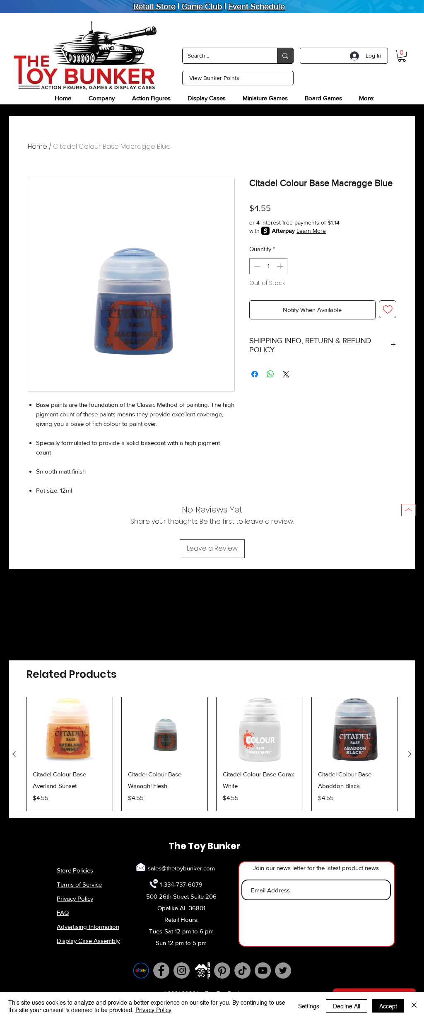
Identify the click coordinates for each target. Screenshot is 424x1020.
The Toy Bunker (205, 846)
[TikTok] (242, 970)
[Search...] (285, 55)
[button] (402, 56)
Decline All (346, 1006)
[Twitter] (283, 970)
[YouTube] (263, 970)
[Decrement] (256, 266)
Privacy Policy (75, 898)
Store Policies (75, 870)
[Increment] (281, 266)
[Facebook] (161, 970)
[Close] (414, 1005)
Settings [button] (308, 1006)
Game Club (201, 6)
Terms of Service (79, 884)
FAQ (63, 912)
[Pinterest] (222, 970)
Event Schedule (256, 6)
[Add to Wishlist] (388, 309)
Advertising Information (88, 926)
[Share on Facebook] (255, 374)
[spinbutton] (268, 266)
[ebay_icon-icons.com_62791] (141, 970)
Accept (388, 1006)
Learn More (311, 230)
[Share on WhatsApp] (270, 374)
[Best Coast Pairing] (202, 970)
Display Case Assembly (88, 940)
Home (37, 146)
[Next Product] (410, 754)
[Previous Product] (14, 754)
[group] (212, 754)
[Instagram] (181, 970)
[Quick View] (69, 729)
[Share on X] (286, 374)
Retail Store (154, 6)
